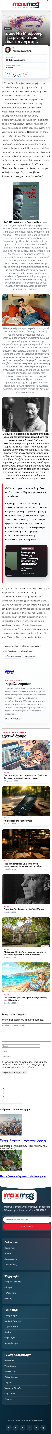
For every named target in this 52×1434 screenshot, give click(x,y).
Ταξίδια (7, 1383)
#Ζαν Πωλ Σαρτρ (10, 651)
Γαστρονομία (10, 1315)
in (20, 74)
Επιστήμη (9, 1360)
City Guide (9, 1393)
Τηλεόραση (10, 1293)
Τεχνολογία (10, 1366)
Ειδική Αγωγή (11, 1377)
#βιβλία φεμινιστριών (30, 646)
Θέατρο (8, 1287)
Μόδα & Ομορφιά (12, 1321)
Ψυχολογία (9, 1338)
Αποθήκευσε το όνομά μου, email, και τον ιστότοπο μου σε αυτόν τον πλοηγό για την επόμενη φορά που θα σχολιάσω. (24, 1064)
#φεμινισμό (30, 656)
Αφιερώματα (10, 1259)
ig (29, 1428)
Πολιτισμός (9, 1248)
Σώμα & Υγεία (11, 1327)
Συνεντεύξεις (10, 1264)
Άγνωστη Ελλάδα (12, 1388)
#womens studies (10, 646)
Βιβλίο (8, 28)
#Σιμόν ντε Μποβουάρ (12, 656)
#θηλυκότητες (26, 651)
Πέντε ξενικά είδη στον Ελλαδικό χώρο (23, 1176)
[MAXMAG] (25, 5)
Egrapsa (8, 1399)
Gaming (8, 1298)
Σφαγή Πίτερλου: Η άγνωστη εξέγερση (23, 1140)
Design (7, 1332)
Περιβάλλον (10, 1371)
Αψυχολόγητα (11, 1343)
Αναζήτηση (27, 1227)
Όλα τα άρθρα (12, 719)
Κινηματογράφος (12, 1282)
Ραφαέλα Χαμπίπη (18, 684)
